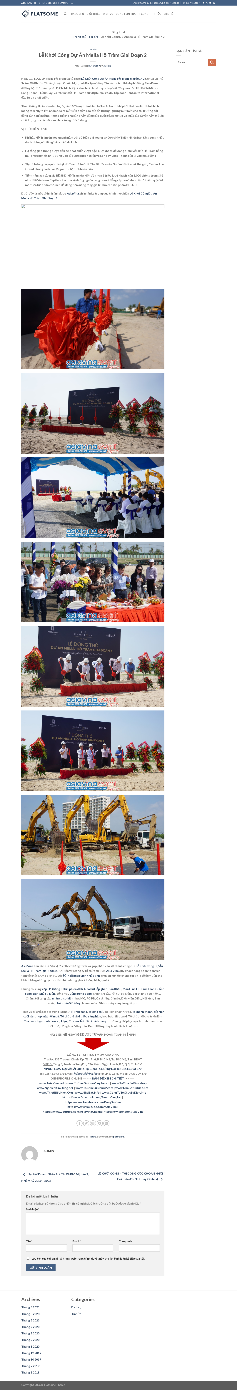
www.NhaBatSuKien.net (131, 1088)
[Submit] (212, 62)
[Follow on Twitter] (210, 3)
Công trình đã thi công (132, 13)
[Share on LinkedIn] (106, 1123)
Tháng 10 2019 (31, 1359)
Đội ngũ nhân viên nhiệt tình (81, 975)
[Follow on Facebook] (203, 3)
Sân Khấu (115, 989)
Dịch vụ (108, 13)
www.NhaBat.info (87, 1092)
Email (76, 1241)
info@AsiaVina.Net (86, 1073)
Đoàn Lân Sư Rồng (68, 1003)
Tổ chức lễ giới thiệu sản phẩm (80, 1016)
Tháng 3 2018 (30, 1372)
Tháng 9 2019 (30, 1366)
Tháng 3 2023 (30, 1314)
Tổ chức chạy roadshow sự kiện (45, 1021)
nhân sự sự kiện (62, 998)
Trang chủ (76, 13)
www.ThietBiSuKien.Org (56, 1092)
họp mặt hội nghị (48, 1016)
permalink (118, 1136)
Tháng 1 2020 (30, 1346)
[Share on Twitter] (86, 1123)
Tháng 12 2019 (31, 1353)
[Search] (65, 13)
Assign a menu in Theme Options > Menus (156, 2)
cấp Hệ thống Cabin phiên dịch (62, 989)
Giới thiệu (94, 13)
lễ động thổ (96, 1011)
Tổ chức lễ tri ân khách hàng (87, 1021)
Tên (29, 1241)
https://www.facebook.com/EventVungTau (91, 1097)
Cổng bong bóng (80, 993)
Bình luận (32, 1209)
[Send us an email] (214, 3)
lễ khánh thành (142, 1011)
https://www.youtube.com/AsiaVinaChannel (73, 1111)
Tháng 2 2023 (30, 1320)
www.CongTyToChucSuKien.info (124, 1092)
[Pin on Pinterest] (100, 1123)
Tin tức (156, 13)
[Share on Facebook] (79, 1123)
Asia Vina (112, 970)
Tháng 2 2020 (30, 1339)
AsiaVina (73, 193)
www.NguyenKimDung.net (55, 1088)
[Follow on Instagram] (207, 3)
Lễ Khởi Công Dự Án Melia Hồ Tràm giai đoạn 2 (112, 78)
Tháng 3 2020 (30, 1333)
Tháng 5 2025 (30, 1307)
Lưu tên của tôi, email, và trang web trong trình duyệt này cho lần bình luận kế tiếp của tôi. (88, 1258)
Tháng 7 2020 (30, 1326)
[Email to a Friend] (93, 1123)
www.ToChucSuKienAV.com (94, 1088)
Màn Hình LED (132, 989)
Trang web (125, 1241)
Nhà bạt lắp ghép (95, 989)
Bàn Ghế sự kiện (44, 993)
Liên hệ (168, 13)
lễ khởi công (79, 1011)
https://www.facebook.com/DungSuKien (93, 1102)
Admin (107, 66)
